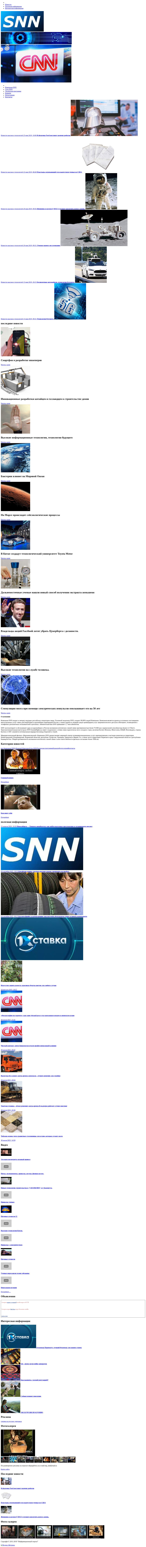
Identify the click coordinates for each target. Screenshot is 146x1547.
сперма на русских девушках (11, 1421)
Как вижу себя (6, 813)
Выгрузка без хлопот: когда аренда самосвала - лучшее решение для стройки (30, 1076)
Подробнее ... (6, 1292)
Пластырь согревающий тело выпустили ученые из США (23, 1503)
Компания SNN (10, 87)
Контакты (8, 97)
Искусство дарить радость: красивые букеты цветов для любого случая (28, 985)
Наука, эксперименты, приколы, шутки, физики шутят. (22, 1174)
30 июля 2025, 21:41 (8, 1020)
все (2, 748)
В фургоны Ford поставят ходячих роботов (17, 1488)
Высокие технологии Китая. (12, 1231)
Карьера (8, 93)
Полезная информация (13, 6)
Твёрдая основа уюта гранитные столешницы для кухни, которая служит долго (32, 1136)
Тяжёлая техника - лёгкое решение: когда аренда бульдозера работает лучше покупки (34, 1106)
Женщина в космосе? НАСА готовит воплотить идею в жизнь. (25, 1517)
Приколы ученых (7, 1202)
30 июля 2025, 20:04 (8, 1080)
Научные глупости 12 (9, 1216)
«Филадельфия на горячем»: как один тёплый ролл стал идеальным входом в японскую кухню (37, 1015)
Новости (8, 4)
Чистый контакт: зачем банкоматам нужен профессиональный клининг (28, 1046)
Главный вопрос (7, 778)
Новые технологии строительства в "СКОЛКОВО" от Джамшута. (26, 1188)
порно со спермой (11, 1302)
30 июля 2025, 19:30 (8, 1110)
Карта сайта (5, 1469)
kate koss (12, 1309)
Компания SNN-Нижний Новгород (16, 748)
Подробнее (5, 782)
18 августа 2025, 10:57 (9, 990)
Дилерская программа (13, 91)
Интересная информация (14, 8)
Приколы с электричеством (11, 1245)
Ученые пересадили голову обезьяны (15, 1273)
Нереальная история (9, 1288)
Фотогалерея (9, 95)
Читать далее (5, 365)
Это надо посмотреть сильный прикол (15, 1159)
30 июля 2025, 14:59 (8, 1140)
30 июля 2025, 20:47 (8, 1050)
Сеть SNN (9, 89)
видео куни (4, 1316)
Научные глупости (8, 1259)
